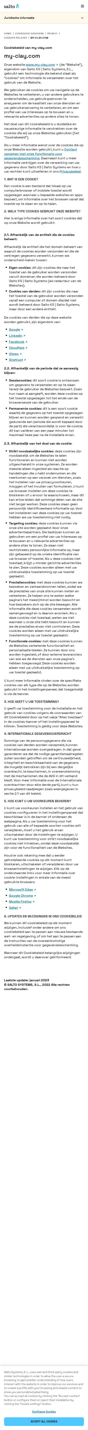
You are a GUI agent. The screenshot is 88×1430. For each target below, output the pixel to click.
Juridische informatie (19, 18)
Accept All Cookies (44, 1421)
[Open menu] (82, 6)
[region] (44, 1398)
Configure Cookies (44, 1411)
